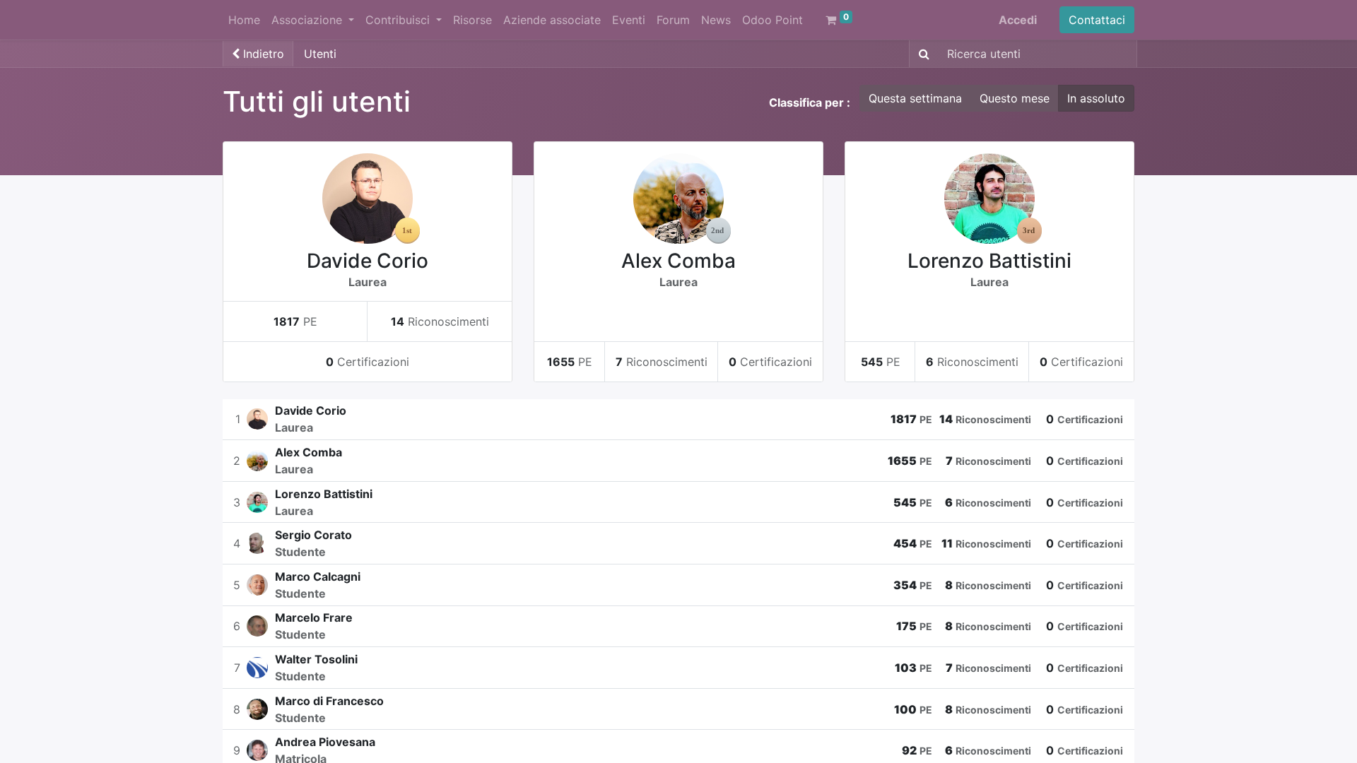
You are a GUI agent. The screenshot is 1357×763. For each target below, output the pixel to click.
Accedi (1018, 20)
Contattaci (1097, 20)
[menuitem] (244, 20)
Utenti (320, 54)
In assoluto (1096, 98)
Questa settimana (915, 98)
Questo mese (1015, 98)
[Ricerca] (921, 53)
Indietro (262, 54)
